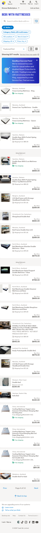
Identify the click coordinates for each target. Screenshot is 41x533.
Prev (5, 488)
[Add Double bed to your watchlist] (38, 380)
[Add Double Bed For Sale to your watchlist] (38, 474)
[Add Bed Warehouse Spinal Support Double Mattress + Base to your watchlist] (38, 268)
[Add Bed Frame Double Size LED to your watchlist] (38, 227)
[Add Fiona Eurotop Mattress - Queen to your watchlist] (38, 118)
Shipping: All (7, 41)
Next (36, 488)
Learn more (9, 507)
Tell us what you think (12, 510)
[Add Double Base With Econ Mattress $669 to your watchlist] (38, 159)
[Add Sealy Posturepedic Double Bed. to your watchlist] (38, 348)
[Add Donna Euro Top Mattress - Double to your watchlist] (38, 105)
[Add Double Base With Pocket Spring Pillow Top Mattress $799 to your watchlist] (38, 177)
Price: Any (21, 41)
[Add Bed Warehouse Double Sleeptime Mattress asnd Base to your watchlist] (38, 305)
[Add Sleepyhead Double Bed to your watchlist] (38, 214)
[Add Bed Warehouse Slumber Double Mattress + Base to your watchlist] (38, 244)
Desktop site (6, 516)
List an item (34, 8)
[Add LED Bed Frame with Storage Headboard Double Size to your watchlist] (38, 196)
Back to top (22, 496)
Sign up (30, 4)
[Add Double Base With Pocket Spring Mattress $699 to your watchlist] (38, 135)
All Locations (8, 37)
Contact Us (21, 516)
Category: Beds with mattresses (15, 32)
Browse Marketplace (9, 8)
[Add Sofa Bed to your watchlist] (38, 393)
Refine (8, 27)
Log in (36, 4)
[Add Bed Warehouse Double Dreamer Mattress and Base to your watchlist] (38, 286)
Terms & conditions (34, 516)
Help (14, 516)
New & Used (22, 37)
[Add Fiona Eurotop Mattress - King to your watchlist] (38, 88)
